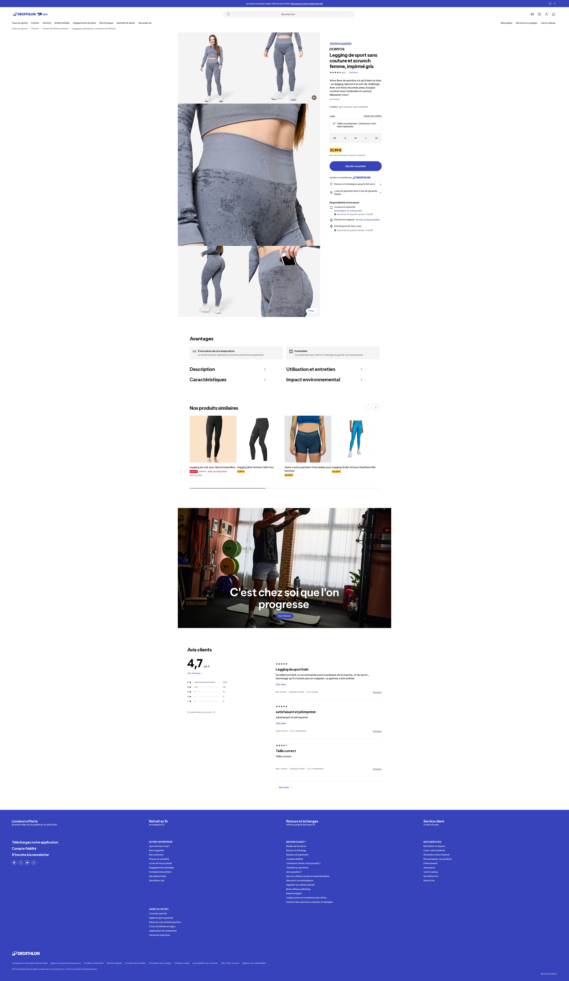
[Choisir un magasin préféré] (532, 14)
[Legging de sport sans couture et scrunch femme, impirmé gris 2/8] (213, 68)
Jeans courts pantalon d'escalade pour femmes (307, 469)
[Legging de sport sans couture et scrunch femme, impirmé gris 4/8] (213, 281)
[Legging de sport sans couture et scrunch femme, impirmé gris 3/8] (249, 175)
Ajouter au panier (355, 166)
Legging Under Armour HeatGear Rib (353, 467)
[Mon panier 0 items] (553, 14)
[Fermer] (554, 3)
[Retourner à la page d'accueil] (30, 14)
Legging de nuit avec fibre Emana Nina (212, 467)
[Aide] (539, 14)
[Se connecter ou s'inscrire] (546, 14)
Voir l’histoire (284, 616)
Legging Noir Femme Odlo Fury (255, 467)
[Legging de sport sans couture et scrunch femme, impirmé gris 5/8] (284, 281)
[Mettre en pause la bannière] (550, 3)
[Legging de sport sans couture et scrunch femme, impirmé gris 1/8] (284, 68)
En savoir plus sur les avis (199, 712)
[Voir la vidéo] (314, 97)
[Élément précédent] (366, 407)
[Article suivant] (375, 407)
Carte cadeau (548, 23)
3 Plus (311, 311)
